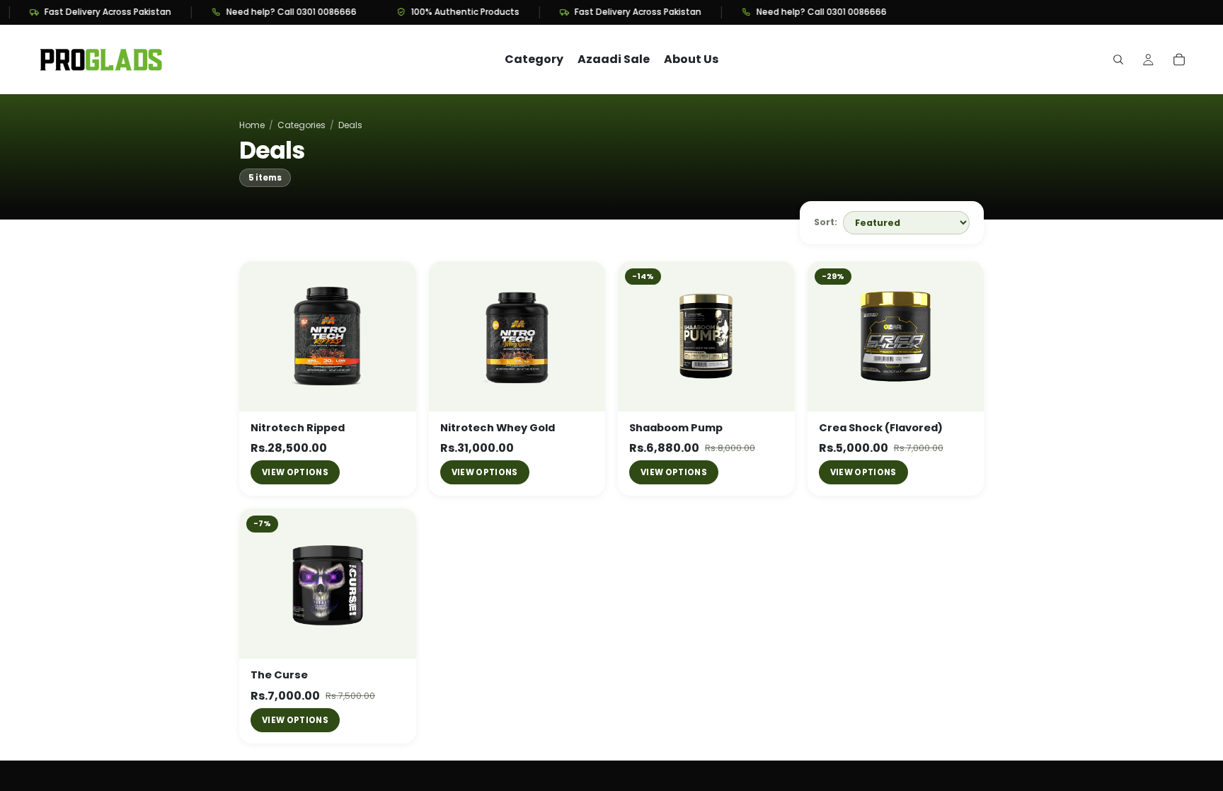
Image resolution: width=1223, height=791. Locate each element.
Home (252, 125)
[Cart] (1179, 59)
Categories (301, 125)
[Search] (1118, 59)
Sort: (825, 222)
